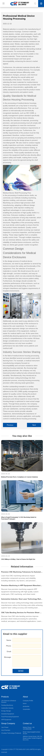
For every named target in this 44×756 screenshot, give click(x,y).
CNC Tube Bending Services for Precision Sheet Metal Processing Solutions (22, 612)
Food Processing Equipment (10, 717)
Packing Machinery (7, 705)
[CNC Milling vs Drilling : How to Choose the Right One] (22, 538)
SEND (20, 671)
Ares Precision (5, 730)
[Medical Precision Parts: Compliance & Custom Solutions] (22, 455)
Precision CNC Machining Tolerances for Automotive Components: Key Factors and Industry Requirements (22, 572)
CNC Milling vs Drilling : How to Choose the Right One (18, 559)
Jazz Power (4, 727)
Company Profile (28, 700)
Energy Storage (6, 711)
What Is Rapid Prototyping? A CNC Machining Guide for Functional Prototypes (18, 518)
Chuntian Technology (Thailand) (11, 733)
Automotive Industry (7, 708)
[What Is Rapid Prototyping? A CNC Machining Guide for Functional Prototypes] (22, 496)
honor (25, 703)
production (26, 706)
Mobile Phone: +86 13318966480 (28, 728)
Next (34, 425)
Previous (10, 425)
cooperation (26, 709)
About (25, 697)
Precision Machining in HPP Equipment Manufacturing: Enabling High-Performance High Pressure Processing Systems (22, 585)
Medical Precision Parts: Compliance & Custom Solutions (19, 477)
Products (5, 697)
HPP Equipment (6, 719)
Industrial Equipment (7, 714)
